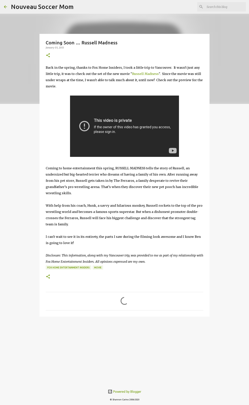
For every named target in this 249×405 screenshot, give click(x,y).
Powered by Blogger (126, 391)
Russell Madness (145, 74)
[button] (48, 55)
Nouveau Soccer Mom (42, 6)
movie (98, 267)
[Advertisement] (124, 349)
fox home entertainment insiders (68, 267)
